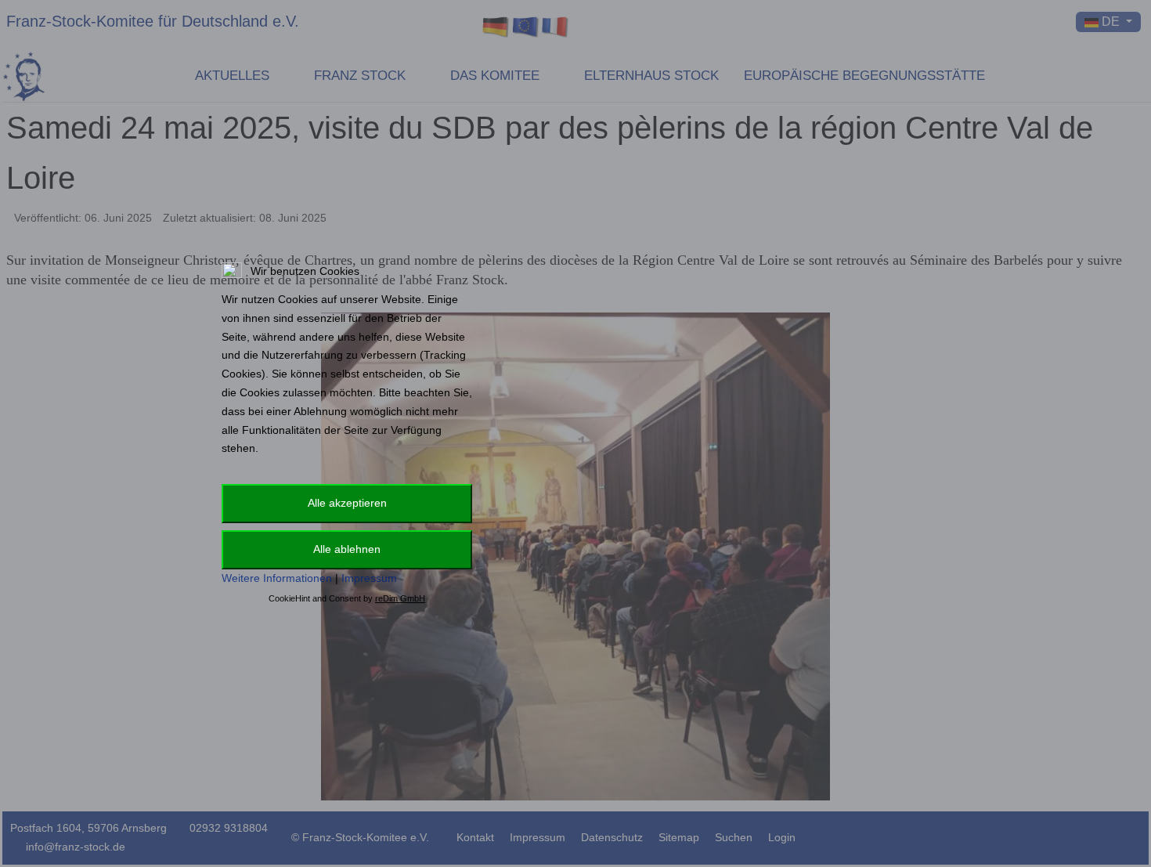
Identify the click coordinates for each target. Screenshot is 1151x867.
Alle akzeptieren (347, 503)
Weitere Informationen (277, 578)
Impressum (369, 578)
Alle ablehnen (347, 549)
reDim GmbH (400, 598)
